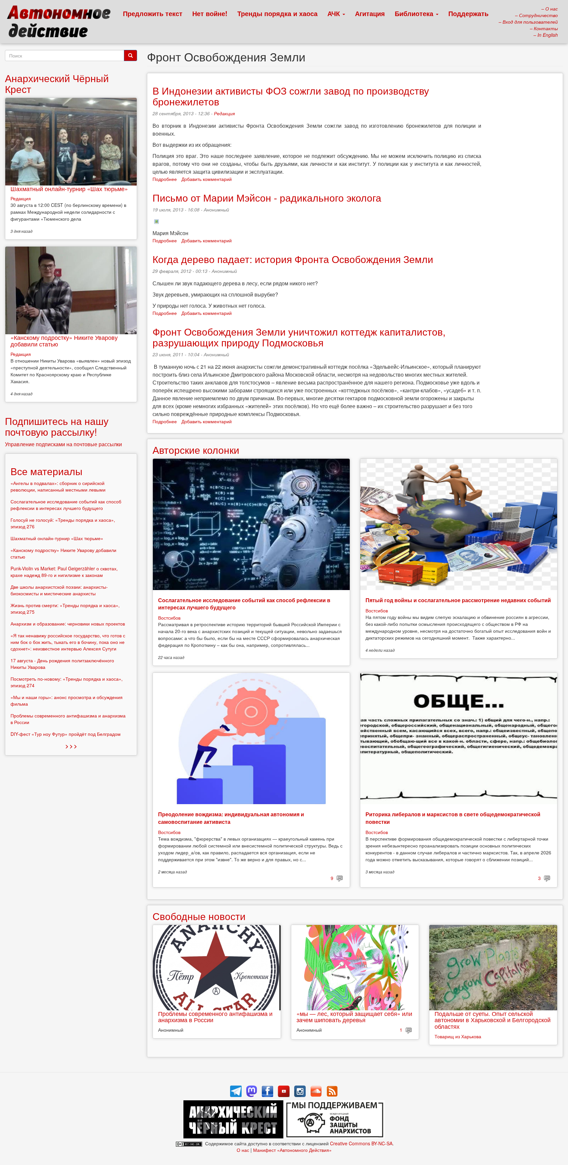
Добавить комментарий (206, 179)
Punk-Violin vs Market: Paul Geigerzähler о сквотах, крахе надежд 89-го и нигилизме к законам (64, 571)
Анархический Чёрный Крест (57, 83)
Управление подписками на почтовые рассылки (63, 444)
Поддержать (468, 13)
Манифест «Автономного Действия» (292, 1150)
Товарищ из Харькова (458, 1036)
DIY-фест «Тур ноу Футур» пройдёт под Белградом (66, 734)
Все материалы (47, 471)
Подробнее (165, 179)
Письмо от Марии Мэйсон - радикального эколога (267, 197)
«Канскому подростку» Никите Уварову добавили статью (64, 340)
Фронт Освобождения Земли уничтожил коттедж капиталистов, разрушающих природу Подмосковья (299, 336)
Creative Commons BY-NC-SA (361, 1143)
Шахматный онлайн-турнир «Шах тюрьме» (69, 188)
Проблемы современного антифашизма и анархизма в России (215, 1016)
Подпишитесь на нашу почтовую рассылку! (56, 426)
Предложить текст (152, 13)
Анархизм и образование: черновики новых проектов (68, 623)
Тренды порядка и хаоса (277, 13)
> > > (71, 746)
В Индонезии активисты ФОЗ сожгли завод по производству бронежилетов (291, 95)
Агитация (370, 13)
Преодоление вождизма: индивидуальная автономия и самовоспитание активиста (231, 817)
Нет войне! (209, 13)
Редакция (224, 113)
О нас (243, 1150)
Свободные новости (199, 916)
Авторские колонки (196, 450)
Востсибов (169, 617)
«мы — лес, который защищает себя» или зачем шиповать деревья (354, 1016)
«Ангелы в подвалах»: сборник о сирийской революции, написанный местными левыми (58, 486)
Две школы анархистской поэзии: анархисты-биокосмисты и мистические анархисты (59, 590)
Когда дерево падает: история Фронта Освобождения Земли (293, 259)
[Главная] (61, 23)
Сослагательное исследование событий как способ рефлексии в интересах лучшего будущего (244, 603)
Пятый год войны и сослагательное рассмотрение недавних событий (458, 600)
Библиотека (415, 13)
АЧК (334, 13)
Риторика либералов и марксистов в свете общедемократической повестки (453, 817)
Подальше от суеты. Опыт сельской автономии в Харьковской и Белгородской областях (493, 1020)
